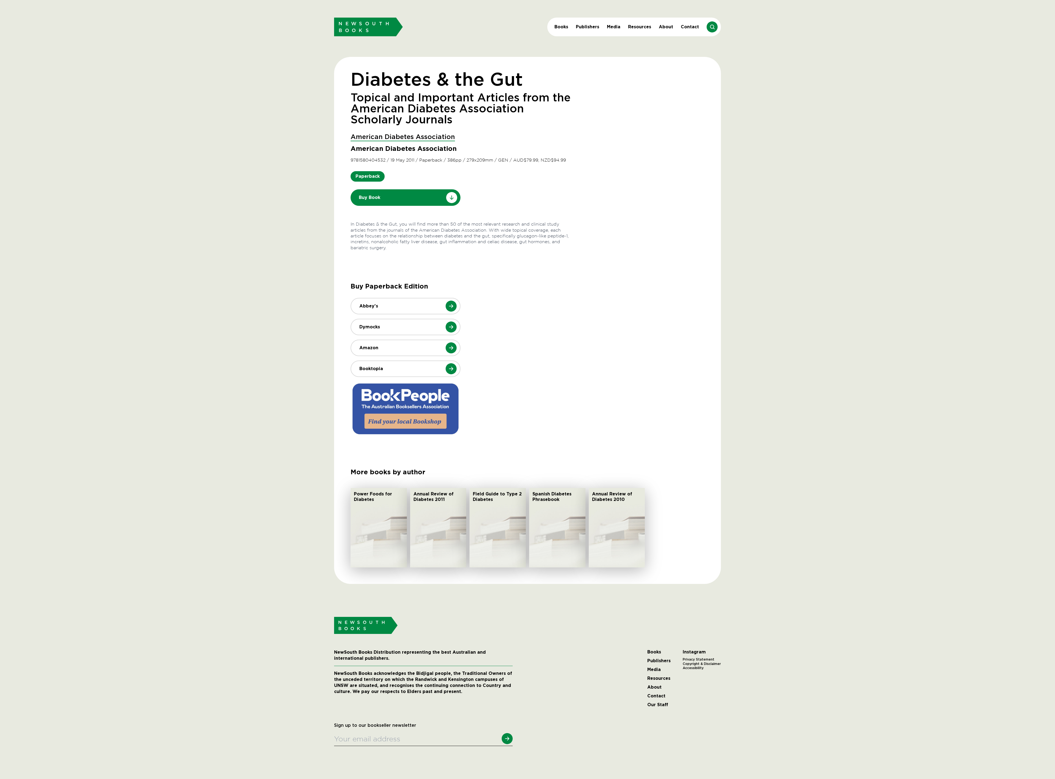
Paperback (368, 176)
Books (561, 27)
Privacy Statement (698, 659)
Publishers (587, 27)
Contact (690, 27)
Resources (639, 27)
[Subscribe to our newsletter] (507, 738)
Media (613, 27)
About (666, 27)
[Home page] (368, 27)
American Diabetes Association (403, 137)
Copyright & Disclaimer (702, 664)
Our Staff (657, 705)
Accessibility (693, 668)
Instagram (694, 652)
